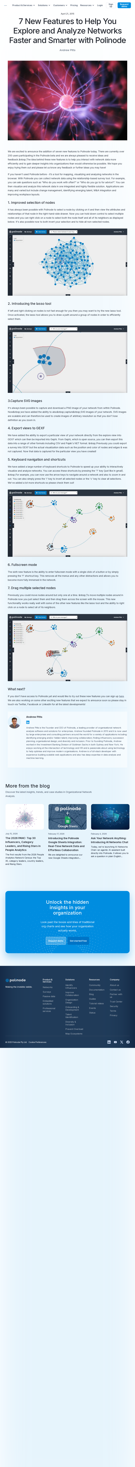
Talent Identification (71, 1015)
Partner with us (116, 995)
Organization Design (71, 1001)
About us (114, 985)
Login (100, 5)
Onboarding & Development (72, 1008)
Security (114, 1006)
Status (92, 1012)
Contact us (115, 989)
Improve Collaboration (72, 993)
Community (94, 985)
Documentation (96, 989)
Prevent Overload (74, 1029)
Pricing (74, 5)
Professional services (49, 1009)
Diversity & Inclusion (70, 1023)
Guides (92, 999)
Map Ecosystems (73, 1033)
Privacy (113, 1015)
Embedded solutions (48, 1002)
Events (92, 1008)
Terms (113, 1011)
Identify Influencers (71, 986)
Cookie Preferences (37, 1042)
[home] (5, 5)
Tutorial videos (96, 1003)
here (121, 696)
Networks (47, 987)
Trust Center (116, 1001)
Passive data (49, 996)
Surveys (47, 992)
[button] (24, 5)
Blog (91, 994)
